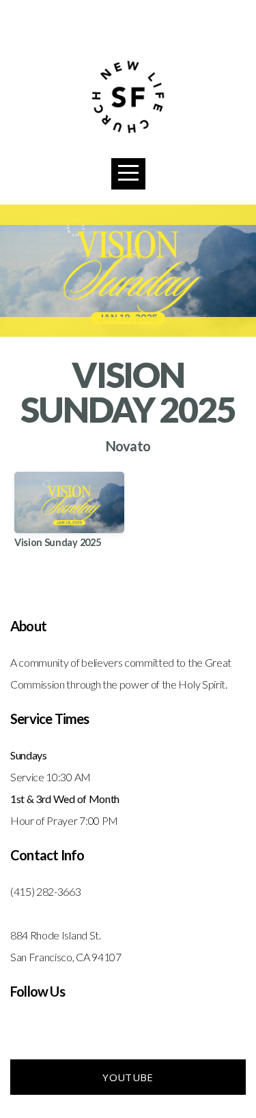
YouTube (127, 1077)
